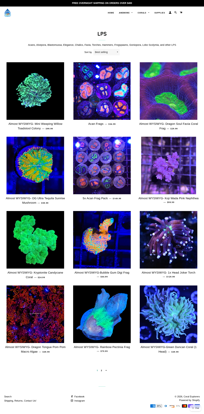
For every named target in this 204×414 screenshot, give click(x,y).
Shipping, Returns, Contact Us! (20, 400)
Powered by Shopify (189, 400)
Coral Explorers (192, 396)
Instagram (79, 400)
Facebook (79, 396)
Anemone (124, 13)
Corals (142, 13)
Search (8, 396)
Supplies (159, 13)
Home (111, 13)
